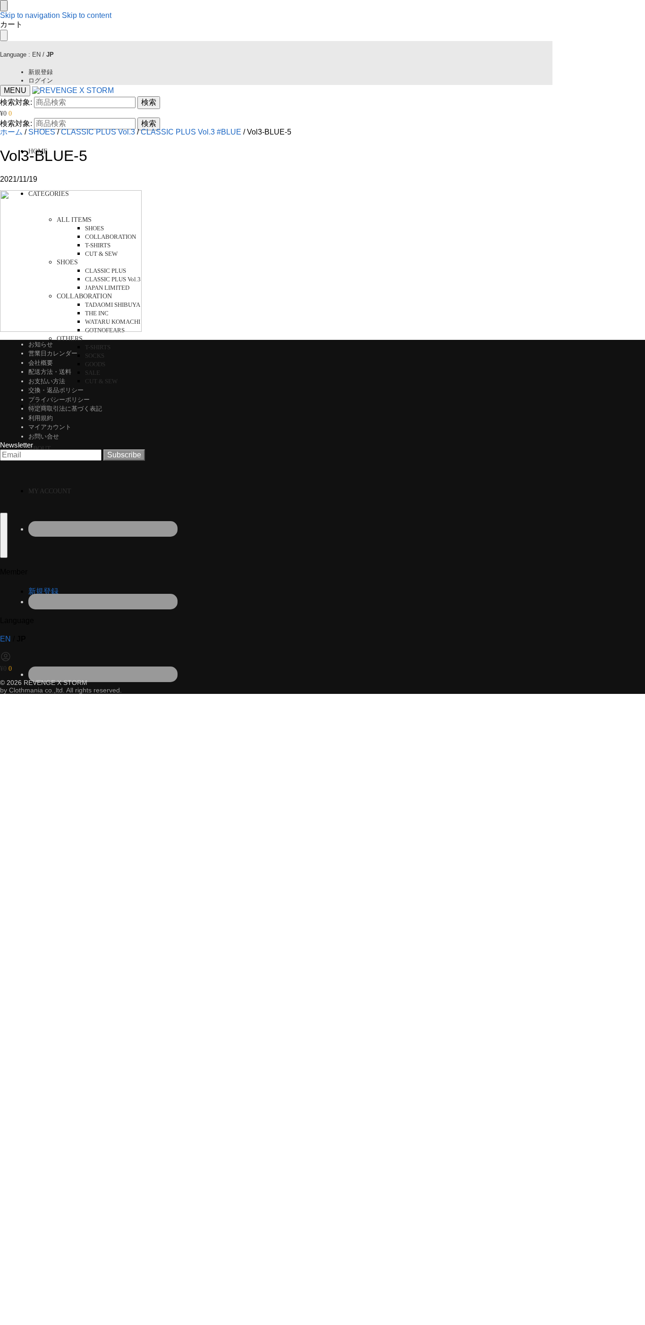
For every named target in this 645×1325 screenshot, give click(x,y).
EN (36, 54)
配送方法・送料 (49, 371)
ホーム (11, 132)
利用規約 (40, 418)
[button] (6, 113)
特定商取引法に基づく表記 (65, 408)
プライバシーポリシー (59, 399)
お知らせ (40, 344)
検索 (148, 102)
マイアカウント (49, 426)
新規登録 (40, 72)
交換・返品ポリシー (56, 390)
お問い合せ (43, 436)
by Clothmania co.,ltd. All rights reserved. (61, 690)
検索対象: (16, 102)
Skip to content (86, 15)
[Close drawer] (4, 35)
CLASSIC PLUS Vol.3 (98, 132)
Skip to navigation (30, 15)
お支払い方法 (46, 381)
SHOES (41, 132)
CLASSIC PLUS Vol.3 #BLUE (191, 132)
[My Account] (5, 660)
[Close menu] (4, 5)
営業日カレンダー (52, 353)
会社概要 (40, 362)
